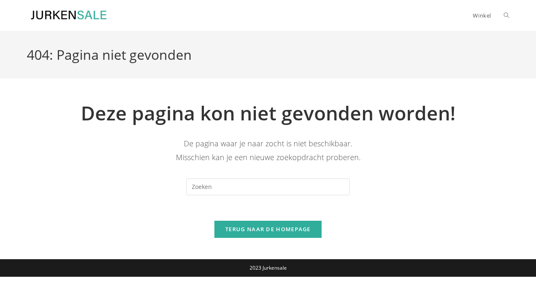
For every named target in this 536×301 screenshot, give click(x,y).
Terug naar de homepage (268, 229)
